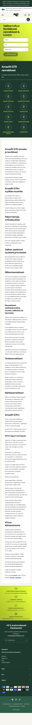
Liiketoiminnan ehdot (17, 704)
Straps (17, 709)
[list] (16, 9)
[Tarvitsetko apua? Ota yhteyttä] (25, 15)
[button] (2, 15)
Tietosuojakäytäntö (7, 704)
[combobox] (16, 19)
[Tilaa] (26, 640)
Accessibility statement (14, 706)
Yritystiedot (26, 704)
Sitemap (23, 706)
